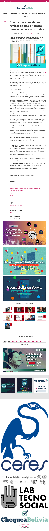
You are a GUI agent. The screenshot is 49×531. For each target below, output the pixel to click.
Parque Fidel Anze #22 (24, 523)
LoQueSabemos (29, 33)
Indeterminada (13, 212)
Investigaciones (26, 13)
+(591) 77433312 (24, 526)
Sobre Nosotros (24, 16)
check (5, 21)
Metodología (41, 13)
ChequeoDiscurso (15, 13)
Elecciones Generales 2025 (16, 205)
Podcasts (34, 13)
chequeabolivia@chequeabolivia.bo (24, 525)
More (24, 332)
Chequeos (5, 13)
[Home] (24, 7)
